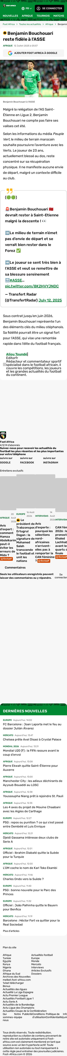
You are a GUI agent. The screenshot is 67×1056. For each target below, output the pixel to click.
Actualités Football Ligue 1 (18, 998)
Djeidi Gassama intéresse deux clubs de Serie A (30, 839)
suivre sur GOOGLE (6, 460)
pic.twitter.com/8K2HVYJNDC (32, 286)
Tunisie (7, 958)
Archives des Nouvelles (17, 976)
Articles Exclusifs (41, 970)
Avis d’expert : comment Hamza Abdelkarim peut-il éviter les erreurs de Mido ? (8, 540)
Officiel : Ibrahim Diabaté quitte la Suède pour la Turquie (31, 855)
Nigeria (7, 967)
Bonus (6, 986)
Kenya (6, 964)
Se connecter (52, 8)
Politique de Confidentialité (54, 1016)
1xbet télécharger (13, 983)
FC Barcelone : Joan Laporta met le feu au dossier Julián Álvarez (32, 726)
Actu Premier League (15, 995)
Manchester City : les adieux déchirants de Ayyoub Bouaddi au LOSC (32, 783)
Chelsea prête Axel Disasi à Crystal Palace (32, 739)
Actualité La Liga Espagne (18, 992)
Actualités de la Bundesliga (18, 1004)
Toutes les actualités (30, 24)
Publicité (27, 1014)
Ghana (7, 970)
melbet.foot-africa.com (17, 979)
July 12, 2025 (50, 300)
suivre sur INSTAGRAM (50, 460)
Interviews (37, 967)
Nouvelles (10, 15)
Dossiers (36, 973)
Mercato (36, 964)
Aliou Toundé (16, 354)
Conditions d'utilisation (39, 1016)
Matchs (58, 15)
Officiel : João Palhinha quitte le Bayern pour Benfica (30, 907)
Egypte (7, 961)
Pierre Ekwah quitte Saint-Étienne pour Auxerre (30, 768)
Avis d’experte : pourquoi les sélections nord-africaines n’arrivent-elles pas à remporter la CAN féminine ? (45, 542)
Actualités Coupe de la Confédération (25, 1011)
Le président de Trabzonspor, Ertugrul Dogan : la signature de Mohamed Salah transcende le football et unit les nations (25, 540)
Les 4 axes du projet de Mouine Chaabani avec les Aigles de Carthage (31, 809)
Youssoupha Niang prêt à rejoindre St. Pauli (33, 796)
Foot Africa (9, 24)
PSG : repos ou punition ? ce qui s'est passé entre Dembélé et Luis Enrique (33, 824)
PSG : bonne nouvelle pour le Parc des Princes (29, 892)
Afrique (27, 15)
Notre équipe (18, 1016)
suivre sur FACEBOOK (27, 460)
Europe (35, 958)
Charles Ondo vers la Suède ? (23, 879)
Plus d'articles (11, 931)
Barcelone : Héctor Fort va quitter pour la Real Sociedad (31, 922)
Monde (35, 961)
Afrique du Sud (11, 973)
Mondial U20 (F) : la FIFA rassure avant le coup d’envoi (31, 752)
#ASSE (16, 280)
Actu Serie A (10, 1001)
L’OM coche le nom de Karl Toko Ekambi (30, 868)
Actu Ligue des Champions (18, 1007)
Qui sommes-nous (8, 1017)
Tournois (43, 15)
